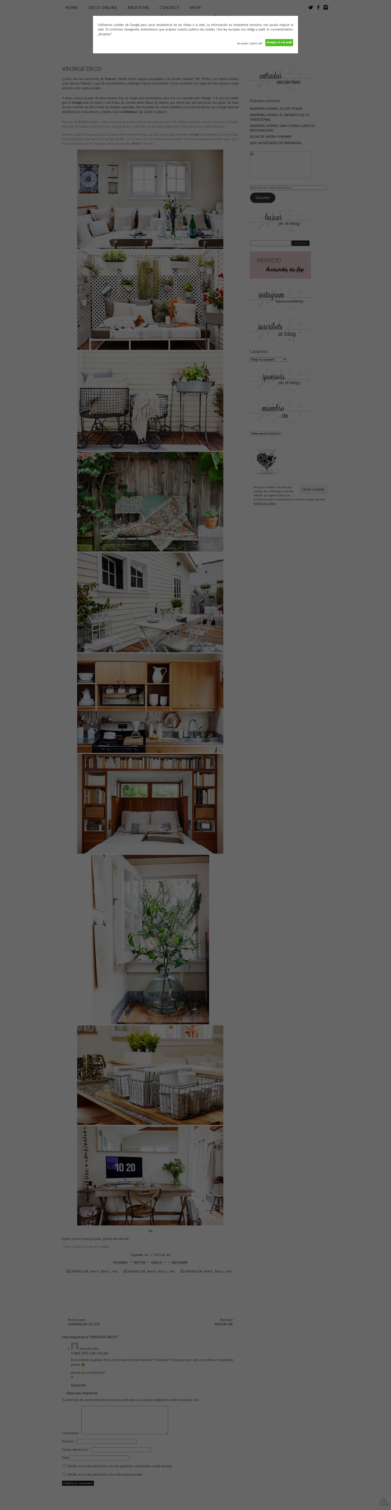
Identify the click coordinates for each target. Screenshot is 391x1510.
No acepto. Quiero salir (249, 43)
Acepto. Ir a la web (279, 42)
